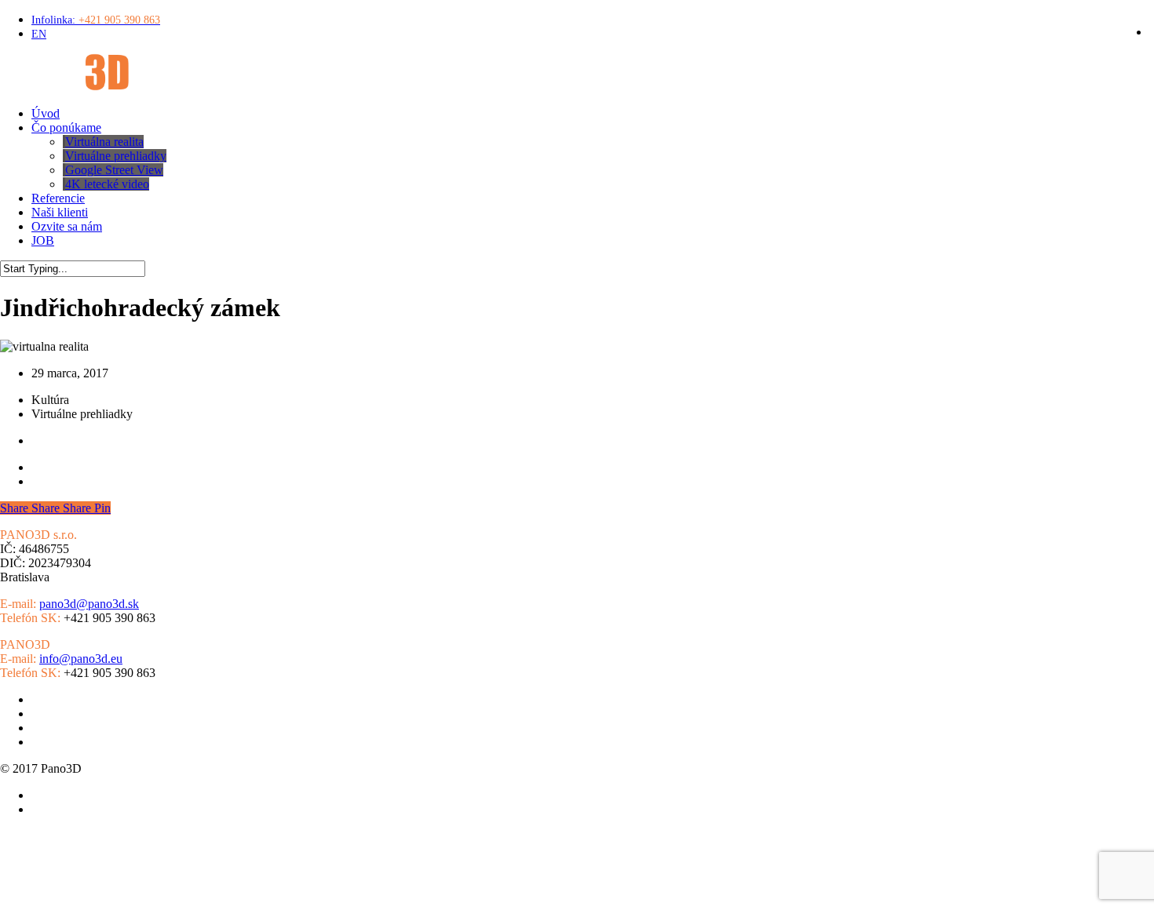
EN (24, 894)
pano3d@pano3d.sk (89, 603)
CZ (6, 894)
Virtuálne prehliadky (82, 699)
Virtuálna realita (70, 727)
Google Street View (80, 713)
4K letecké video (73, 741)
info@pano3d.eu (80, 658)
